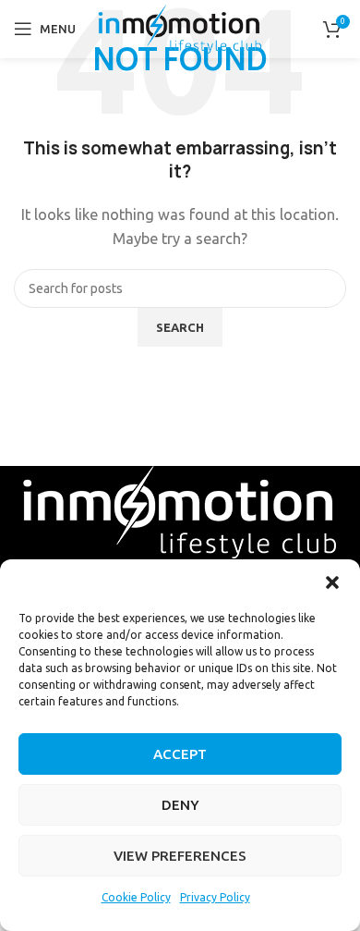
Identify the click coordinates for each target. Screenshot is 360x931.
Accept (180, 754)
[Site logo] (180, 27)
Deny (180, 805)
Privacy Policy (215, 897)
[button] (332, 582)
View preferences (180, 856)
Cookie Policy (136, 897)
